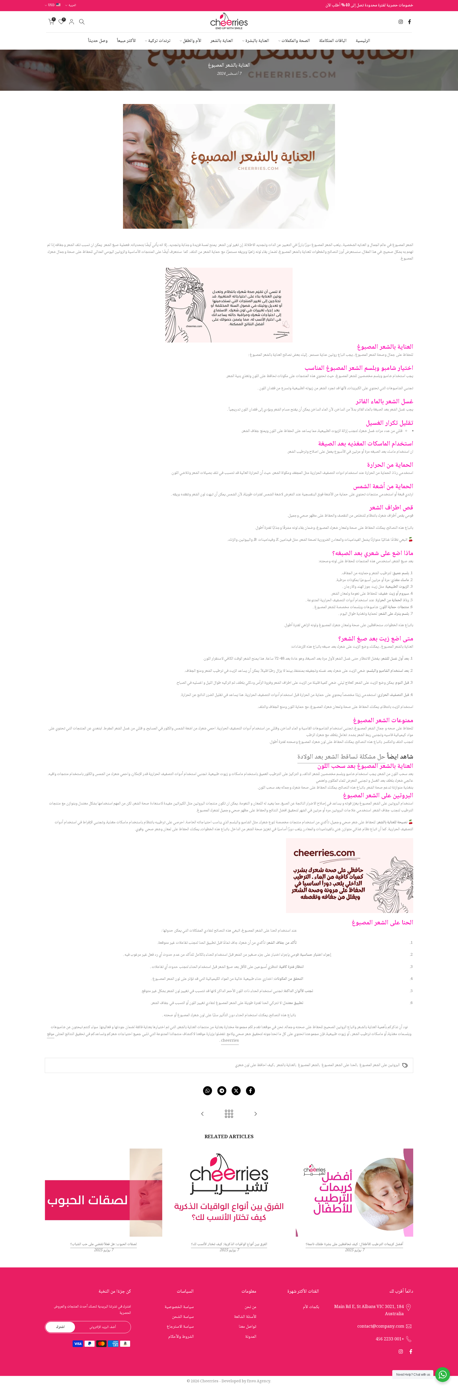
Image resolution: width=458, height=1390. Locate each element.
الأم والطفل (192, 41)
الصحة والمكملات (295, 41)
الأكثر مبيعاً (126, 41)
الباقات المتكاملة (332, 41)
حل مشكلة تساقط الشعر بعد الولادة (341, 757)
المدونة (250, 1336)
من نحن (250, 1307)
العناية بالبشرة (257, 41)
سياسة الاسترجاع (180, 1326)
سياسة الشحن (183, 1316)
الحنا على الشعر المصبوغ (339, 1065)
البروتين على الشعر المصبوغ (379, 1065)
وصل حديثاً (98, 41)
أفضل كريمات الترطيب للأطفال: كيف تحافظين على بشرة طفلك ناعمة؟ (354, 1244)
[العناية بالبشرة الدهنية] (202, 1114)
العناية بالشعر (221, 41)
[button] (229, 839)
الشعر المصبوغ (308, 1065)
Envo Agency (258, 1381)
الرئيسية (363, 41)
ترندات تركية (159, 41)
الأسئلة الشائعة (245, 1316)
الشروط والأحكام (181, 1336)
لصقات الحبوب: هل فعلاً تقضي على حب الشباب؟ (103, 1244)
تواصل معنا (247, 1326)
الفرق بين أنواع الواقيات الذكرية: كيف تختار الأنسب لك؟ (229, 1244)
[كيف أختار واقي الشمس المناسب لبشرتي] (255, 1114)
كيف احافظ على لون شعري (254, 1065)
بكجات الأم (311, 1307)
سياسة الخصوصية (179, 1307)
